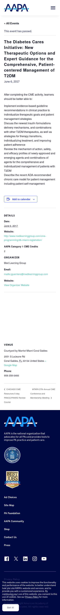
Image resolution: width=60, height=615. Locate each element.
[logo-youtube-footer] (44, 558)
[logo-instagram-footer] (34, 558)
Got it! (10, 608)
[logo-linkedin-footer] (25, 558)
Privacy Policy (32, 597)
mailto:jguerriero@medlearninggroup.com (26, 274)
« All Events (11, 23)
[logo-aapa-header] (16, 7)
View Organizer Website (16, 285)
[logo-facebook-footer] (6, 558)
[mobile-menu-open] (53, 8)
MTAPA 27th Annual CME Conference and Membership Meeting (42, 393)
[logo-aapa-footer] (20, 422)
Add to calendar (21, 199)
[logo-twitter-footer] (16, 558)
